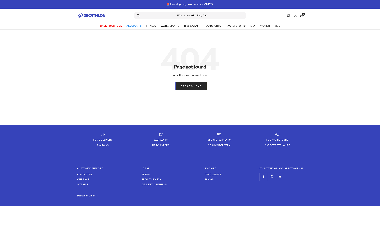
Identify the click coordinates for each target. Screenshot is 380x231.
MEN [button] (252, 25)
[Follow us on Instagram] (272, 177)
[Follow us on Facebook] (263, 177)
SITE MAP (82, 184)
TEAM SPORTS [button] (212, 25)
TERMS (146, 174)
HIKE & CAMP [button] (191, 25)
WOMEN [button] (265, 25)
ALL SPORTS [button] (134, 25)
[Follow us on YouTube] (280, 177)
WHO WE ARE (213, 174)
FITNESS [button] (151, 25)
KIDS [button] (277, 25)
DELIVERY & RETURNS (154, 184)
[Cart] (301, 15)
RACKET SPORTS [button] (236, 25)
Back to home (191, 86)
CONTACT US (85, 174)
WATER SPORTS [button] (170, 25)
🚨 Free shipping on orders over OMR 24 (190, 4)
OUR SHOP (83, 179)
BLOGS (209, 179)
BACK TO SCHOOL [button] (111, 25)
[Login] (295, 15)
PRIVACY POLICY (151, 179)
